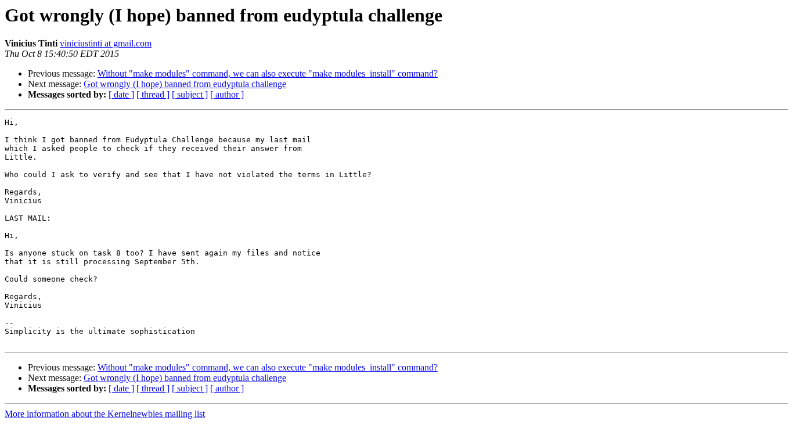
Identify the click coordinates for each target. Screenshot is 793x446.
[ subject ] (190, 94)
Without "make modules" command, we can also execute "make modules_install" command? (268, 73)
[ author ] (227, 94)
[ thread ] (153, 94)
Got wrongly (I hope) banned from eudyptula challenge (185, 84)
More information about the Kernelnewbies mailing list (105, 414)
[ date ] (121, 94)
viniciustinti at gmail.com (106, 43)
